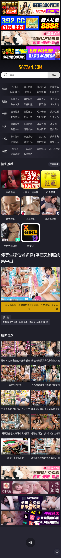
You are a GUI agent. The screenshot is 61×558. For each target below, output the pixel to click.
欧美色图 (41, 124)
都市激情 (15, 136)
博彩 (4, 89)
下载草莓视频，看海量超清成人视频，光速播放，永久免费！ (30, 307)
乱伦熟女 (41, 116)
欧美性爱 (54, 111)
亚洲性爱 (15, 111)
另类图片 (54, 129)
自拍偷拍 (28, 99)
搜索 (54, 75)
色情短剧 (28, 154)
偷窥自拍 (15, 124)
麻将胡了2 (15, 91)
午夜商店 (28, 148)
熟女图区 (41, 129)
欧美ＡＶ (41, 99)
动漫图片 (54, 124)
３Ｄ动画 (54, 99)
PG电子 (15, 86)
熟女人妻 (15, 104)
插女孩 (15, 148)
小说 (4, 138)
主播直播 (41, 104)
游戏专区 (54, 86)
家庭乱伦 (28, 136)
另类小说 (28, 141)
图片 (4, 126)
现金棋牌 (41, 91)
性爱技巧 (54, 141)
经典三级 (28, 116)
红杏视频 (15, 154)
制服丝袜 (15, 116)
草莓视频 (41, 148)
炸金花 (28, 91)
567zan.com (30, 67)
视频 (4, 101)
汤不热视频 (54, 148)
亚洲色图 (28, 124)
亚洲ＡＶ (15, 99)
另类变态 (54, 116)
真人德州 (28, 86)
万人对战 (41, 86)
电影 (4, 113)
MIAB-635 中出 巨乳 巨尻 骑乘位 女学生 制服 (25, 322)
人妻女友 (41, 136)
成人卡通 (41, 111)
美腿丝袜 (15, 129)
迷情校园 (15, 141)
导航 (4, 151)
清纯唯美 (28, 129)
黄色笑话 (41, 141)
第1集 (6, 317)
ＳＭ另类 (54, 104)
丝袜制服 (28, 104)
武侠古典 (54, 136)
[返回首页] (57, 552)
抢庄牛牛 (54, 91)
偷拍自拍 (28, 111)
